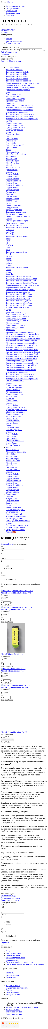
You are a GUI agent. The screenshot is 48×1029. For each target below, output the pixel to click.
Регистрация (11, 52)
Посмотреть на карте (14, 1014)
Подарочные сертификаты (17, 988)
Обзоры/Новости (13, 8)
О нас (8, 951)
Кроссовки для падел (10, 900)
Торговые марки (13, 986)
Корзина (4, 61)
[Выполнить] (44, 50)
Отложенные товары (14, 43)
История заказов (13, 994)
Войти (3, 52)
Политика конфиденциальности (19, 962)
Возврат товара (12, 975)
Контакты (10, 15)
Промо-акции (11, 11)
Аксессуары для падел (10, 898)
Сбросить (5, 942)
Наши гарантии (12, 960)
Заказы (9, 39)
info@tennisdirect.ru (14, 1012)
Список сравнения (14, 41)
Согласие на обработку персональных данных (25, 964)
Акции (9, 990)
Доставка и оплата (13, 13)
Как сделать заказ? (13, 953)
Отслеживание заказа (10, 50)
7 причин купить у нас (15, 6)
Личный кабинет (13, 992)
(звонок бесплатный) (22, 1007)
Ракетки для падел (8, 896)
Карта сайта (11, 977)
